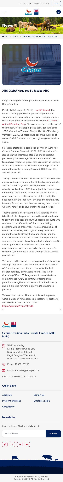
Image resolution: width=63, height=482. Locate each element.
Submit (53, 433)
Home (5, 36)
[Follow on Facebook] (4, 444)
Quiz (20, 3)
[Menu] (4, 12)
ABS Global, (43, 110)
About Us (7, 394)
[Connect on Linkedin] (19, 444)
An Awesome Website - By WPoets (31, 476)
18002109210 (22, 364)
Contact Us (39, 394)
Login (56, 3)
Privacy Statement (11, 400)
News (15, 36)
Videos (36, 3)
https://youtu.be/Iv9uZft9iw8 (17, 306)
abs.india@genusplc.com (27, 370)
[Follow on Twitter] (12, 444)
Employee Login (42, 400)
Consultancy (8, 406)
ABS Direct (28, 3)
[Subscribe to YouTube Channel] (27, 444)
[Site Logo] (32, 12)
